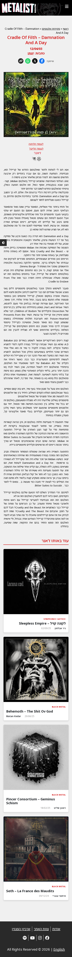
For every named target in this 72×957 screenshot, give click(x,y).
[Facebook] (47, 938)
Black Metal (59, 706)
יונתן (31, 53)
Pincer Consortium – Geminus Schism (30, 801)
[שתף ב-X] (35, 61)
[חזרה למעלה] (63, 950)
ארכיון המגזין (21, 929)
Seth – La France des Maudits (30, 891)
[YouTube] (32, 938)
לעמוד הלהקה (36, 144)
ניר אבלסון (60, 628)
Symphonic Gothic (55, 619)
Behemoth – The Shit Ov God (29, 711)
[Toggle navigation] (66, 6)
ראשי (65, 29)
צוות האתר (41, 929)
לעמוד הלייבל (36, 148)
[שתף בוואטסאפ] (27, 61)
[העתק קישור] (20, 61)
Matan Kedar (13, 716)
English (59, 949)
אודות (56, 929)
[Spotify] (25, 938)
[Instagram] (40, 938)
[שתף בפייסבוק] (42, 61)
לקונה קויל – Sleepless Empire (42, 623)
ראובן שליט (60, 807)
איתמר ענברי (59, 895)
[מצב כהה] (3, 242)
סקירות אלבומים (51, 29)
